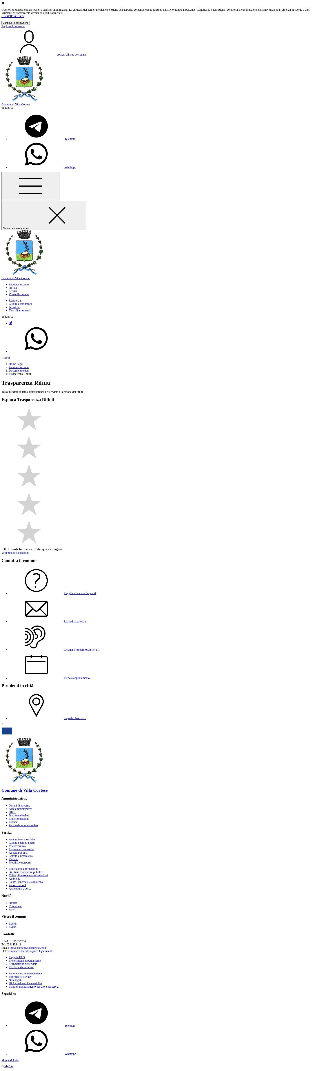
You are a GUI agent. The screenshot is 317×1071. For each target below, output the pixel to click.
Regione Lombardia (13, 26)
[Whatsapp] (36, 351)
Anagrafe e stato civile (22, 839)
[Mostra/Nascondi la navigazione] (30, 186)
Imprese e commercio (21, 849)
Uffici (12, 812)
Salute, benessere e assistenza (26, 881)
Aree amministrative (20, 808)
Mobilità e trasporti (20, 862)
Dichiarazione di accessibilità (25, 983)
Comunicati (15, 906)
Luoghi (13, 923)
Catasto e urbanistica (21, 855)
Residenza (15, 300)
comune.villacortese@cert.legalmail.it (30, 951)
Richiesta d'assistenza (21, 967)
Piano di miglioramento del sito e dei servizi (34, 986)
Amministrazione (19, 367)
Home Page (15, 363)
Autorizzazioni (17, 885)
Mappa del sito (10, 1060)
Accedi (5, 357)
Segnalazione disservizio (23, 963)
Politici (13, 822)
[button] (19, 284)
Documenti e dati (19, 370)
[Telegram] (10, 323)
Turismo (13, 859)
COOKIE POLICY (12, 16)
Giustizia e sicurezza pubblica (26, 872)
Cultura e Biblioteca (20, 303)
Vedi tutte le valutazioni (15, 552)
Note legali (15, 980)
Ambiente (14, 878)
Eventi (12, 926)
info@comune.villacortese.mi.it (28, 947)
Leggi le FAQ (17, 957)
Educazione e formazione (23, 868)
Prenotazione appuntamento (25, 960)
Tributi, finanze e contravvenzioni (28, 875)
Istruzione (14, 307)
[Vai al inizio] (2, 724)
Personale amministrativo (23, 825)
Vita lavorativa (17, 846)
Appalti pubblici (18, 852)
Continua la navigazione (15, 22)
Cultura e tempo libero (22, 842)
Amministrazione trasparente (25, 973)
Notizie (13, 902)
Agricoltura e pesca (20, 888)
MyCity (8, 1066)
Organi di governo (19, 805)
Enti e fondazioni (19, 818)
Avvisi (12, 909)
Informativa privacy (20, 976)
